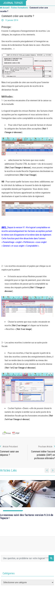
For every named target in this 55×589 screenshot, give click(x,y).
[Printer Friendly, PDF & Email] (11, 433)
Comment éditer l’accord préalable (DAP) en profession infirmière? (43, 455)
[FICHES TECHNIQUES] (27, 495)
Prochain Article (45, 446)
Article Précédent (10, 446)
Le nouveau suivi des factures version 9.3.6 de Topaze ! (26, 516)
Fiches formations (19, 7)
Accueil (5, 7)
